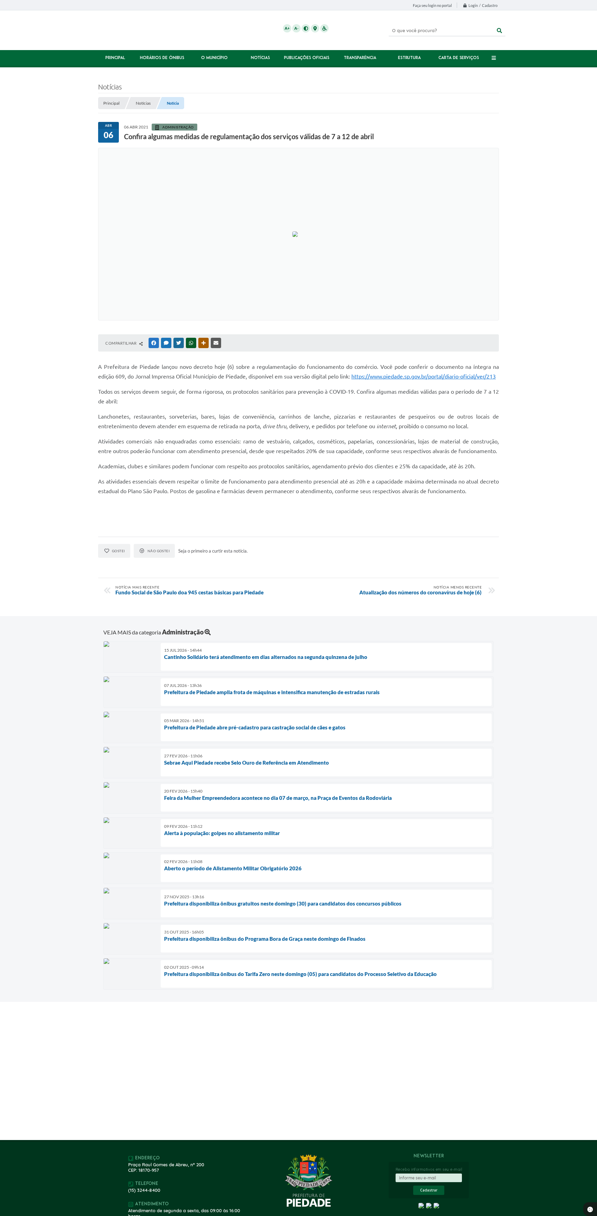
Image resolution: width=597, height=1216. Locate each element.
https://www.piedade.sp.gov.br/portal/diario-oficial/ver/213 (423, 376)
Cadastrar (428, 1190)
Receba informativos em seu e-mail (429, 1169)
